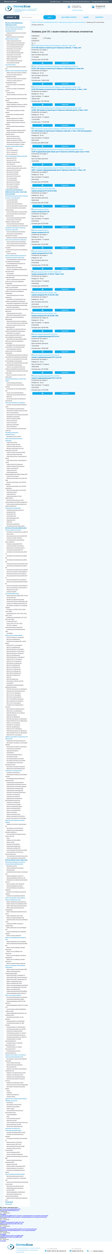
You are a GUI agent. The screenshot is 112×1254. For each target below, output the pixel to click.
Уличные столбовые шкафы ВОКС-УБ (17, 603)
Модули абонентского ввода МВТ (16, 1146)
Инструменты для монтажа (14, 1104)
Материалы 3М (11, 870)
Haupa (8, 1090)
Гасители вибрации (12, 1114)
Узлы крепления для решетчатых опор (17, 856)
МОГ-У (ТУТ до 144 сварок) (14, 693)
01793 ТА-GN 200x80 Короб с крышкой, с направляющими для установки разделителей (23, 1217)
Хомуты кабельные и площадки (15, 868)
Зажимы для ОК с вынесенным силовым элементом (14, 831)
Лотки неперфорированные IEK (15, 52)
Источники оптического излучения (16, 760)
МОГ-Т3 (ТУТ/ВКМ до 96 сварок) (15, 699)
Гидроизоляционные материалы (15, 223)
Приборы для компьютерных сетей (16, 1072)
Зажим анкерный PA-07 (40, 232)
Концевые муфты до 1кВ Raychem (16, 1021)
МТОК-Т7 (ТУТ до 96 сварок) (14, 661)
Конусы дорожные (12, 422)
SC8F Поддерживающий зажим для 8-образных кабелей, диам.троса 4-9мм (60, 152)
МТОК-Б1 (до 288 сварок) (13, 726)
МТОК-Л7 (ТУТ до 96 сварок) (14, 728)
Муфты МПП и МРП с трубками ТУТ (16, 975)
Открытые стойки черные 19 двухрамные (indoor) (13, 75)
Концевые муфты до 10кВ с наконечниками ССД (13, 1040)
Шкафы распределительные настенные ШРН (16, 1157)
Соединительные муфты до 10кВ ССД (17, 1037)
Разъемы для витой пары (13, 162)
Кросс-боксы (10, 534)
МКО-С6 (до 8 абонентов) (13, 639)
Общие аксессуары (12, 714)
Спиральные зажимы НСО (13, 846)
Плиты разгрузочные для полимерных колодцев (16, 250)
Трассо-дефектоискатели (13, 1062)
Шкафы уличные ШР (12, 1164)
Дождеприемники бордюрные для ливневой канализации (15, 264)
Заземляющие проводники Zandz (16, 526)
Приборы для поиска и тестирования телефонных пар (16, 1069)
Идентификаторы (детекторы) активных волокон (14, 763)
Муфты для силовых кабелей (13, 995)
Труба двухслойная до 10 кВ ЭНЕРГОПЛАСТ (13, 497)
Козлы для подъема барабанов (15, 392)
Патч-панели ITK (11, 164)
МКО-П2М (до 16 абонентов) (14, 663)
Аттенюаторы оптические (14, 748)
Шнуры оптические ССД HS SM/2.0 (16, 816)
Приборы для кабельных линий (15, 1082)
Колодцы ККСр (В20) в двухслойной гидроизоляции (15, 208)
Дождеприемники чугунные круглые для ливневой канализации (15, 260)
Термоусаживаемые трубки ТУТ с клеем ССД (16, 1006)
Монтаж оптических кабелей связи (16, 528)
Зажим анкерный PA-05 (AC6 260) (44, 191)
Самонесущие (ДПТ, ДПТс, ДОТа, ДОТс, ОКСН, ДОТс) (16, 614)
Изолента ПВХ (10, 1190)
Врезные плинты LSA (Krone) (14, 1142)
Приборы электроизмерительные (16, 1076)
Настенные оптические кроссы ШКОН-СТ (16, 552)
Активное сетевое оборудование (14, 146)
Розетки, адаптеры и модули (14, 166)
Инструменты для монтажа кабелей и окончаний (16, 1059)
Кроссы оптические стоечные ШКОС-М (17, 585)
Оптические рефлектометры (14, 754)
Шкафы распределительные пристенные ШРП (13, 1161)
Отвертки (9, 1092)
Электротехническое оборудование (15, 1174)
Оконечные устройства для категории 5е (16, 1139)
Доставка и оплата (69, 17)
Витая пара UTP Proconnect (14, 170)
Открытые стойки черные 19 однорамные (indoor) (13, 81)
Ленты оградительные (13, 412)
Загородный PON (11, 597)
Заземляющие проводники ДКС (15, 510)
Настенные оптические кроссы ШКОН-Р (17, 569)
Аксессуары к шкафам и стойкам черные (14, 111)
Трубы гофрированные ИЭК (14, 56)
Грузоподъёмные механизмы (14, 382)
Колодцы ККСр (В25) (12, 202)
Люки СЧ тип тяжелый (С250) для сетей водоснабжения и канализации (16, 364)
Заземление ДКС (11, 512)
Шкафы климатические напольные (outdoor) (15, 123)
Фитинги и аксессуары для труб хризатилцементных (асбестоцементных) (16, 501)
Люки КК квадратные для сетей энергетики (14, 296)
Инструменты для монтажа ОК (15, 828)
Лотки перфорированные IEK (14, 60)
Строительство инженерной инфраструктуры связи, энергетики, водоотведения (16, 192)
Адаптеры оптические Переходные (16, 792)
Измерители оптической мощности (16, 740)
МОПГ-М (9, 677)
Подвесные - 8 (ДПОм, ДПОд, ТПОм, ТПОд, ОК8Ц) (15, 610)
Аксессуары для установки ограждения (17, 414)
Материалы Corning (12, 866)
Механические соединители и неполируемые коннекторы (13, 799)
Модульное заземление (13, 524)
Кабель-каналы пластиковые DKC (16, 42)
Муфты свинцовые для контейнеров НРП (15, 928)
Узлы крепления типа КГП (13, 1118)
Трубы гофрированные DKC (14, 40)
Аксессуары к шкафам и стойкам (15, 144)
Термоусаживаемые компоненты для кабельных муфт (16, 1014)
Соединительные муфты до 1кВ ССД (16, 1029)
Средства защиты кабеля (13, 418)
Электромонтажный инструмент (15, 999)
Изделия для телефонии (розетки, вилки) (15, 1171)
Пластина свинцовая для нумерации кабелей (15, 932)
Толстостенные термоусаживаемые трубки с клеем (15, 1010)
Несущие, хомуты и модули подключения (13, 1149)
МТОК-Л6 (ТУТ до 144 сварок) (14, 645)
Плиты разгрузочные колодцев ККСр (17, 243)
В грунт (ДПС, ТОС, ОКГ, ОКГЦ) (14, 623)
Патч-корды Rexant (12, 178)
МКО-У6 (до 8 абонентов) (13, 665)
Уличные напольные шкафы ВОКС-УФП (17, 563)
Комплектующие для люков (14, 313)
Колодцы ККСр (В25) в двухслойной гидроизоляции (15, 214)
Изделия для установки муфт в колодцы (14, 705)
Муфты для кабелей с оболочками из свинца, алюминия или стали (15, 898)
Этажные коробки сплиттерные (15, 545)
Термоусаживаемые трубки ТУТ (15, 876)
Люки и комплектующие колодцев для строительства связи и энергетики (15, 256)
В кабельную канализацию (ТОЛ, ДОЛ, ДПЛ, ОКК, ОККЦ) (16, 618)
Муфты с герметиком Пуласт (14, 981)
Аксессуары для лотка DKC (14, 48)
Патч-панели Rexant (12, 180)
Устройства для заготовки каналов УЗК (15, 389)
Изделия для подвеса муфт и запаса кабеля (15, 642)
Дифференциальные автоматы (15, 1188)
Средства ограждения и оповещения (15, 402)
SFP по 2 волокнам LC (12, 150)
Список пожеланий (11, 1)
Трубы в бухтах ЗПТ (12, 470)
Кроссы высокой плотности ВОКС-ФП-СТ (16, 576)
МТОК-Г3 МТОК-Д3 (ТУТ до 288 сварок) (17, 720)
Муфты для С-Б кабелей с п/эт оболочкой (14, 952)
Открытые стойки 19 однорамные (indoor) (15, 85)
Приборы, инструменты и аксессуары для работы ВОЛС (16, 737)
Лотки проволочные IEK (13, 62)
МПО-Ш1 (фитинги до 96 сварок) (15, 649)
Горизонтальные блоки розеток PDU (16, 168)
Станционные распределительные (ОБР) (15, 630)
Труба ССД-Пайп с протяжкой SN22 (16, 452)
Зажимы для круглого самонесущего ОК (15, 825)
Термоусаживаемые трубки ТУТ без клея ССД (15, 1002)
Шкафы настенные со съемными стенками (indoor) (14, 133)
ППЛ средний (10, 273)
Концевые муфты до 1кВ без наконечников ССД (13, 1047)
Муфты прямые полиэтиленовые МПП (17, 969)
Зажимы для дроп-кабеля (13, 840)
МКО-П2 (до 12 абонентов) (14, 669)
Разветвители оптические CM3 (15, 790)
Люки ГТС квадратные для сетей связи (17, 323)
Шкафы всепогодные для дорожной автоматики (15, 33)
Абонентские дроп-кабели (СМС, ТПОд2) (17, 595)
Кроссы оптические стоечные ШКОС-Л (17, 571)
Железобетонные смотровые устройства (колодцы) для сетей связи (16, 196)
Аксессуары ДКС (11, 514)
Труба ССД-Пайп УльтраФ (13, 444)
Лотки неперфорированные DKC (15, 44)
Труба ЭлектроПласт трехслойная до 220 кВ (16, 457)
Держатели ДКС (11, 520)
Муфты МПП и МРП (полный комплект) (17, 977)
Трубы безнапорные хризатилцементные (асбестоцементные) (16, 473)
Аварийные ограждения (13, 416)
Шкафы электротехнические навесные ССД (16, 1199)
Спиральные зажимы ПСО (13, 848)
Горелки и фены (11, 1096)
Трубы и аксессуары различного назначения (14, 439)
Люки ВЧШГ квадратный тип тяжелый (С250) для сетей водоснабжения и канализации (16, 291)
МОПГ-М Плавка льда (12, 679)
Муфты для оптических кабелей (13, 635)
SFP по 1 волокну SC (12, 152)
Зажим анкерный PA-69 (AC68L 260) (44, 316)
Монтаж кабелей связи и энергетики (16, 860)
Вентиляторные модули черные (15, 120)
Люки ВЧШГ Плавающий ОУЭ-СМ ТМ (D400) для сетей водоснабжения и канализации (15, 317)
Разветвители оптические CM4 (15, 788)
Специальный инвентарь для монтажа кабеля (15, 379)
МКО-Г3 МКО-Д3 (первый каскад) (15, 709)
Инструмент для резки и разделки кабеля (15, 1087)
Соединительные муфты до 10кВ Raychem (14, 1024)
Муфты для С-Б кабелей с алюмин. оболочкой (15, 960)
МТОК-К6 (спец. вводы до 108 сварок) (17, 689)
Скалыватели (10, 752)
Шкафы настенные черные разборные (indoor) (16, 99)
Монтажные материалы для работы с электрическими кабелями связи (15, 863)
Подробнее (65, 63)
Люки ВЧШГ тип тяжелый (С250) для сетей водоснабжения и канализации (15, 330)
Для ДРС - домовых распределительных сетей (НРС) (14, 626)
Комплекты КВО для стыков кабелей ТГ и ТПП (16, 920)
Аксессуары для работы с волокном (16, 746)
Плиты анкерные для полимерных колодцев (15, 246)
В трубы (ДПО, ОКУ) (12, 621)
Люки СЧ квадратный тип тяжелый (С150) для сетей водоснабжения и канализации (15, 281)
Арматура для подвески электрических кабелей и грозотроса (16, 1099)
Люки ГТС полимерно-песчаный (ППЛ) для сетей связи (16, 270)
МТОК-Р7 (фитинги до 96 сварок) (15, 637)
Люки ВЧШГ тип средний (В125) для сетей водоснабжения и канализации (15, 300)
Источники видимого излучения (15, 758)
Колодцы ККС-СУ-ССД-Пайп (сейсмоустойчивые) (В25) (13, 220)
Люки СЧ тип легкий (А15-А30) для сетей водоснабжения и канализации (15, 368)
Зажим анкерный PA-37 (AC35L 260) (44, 295)
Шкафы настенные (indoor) (14, 138)
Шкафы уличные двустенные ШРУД (16, 1166)
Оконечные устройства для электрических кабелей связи (13, 1129)
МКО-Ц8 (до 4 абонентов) (13, 675)
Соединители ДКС (11, 516)
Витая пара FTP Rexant (12, 174)
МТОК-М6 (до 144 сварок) (13, 724)
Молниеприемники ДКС (13, 518)
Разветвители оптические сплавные (16, 786)
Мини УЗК (9, 396)
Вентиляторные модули (13, 136)
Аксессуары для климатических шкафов (14, 115)
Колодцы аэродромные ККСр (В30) (16, 217)
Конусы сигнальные (12, 420)
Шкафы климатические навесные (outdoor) (14, 127)
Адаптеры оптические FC (13, 796)
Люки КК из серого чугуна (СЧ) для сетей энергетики (15, 326)
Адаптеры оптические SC (13, 802)
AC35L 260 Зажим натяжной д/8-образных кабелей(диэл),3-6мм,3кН (57, 68)
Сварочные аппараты (12, 750)
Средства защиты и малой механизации (17, 1084)
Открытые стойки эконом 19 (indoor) (16, 78)
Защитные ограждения (13, 424)
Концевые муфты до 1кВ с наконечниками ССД (13, 1052)
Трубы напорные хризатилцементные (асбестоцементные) (16, 505)
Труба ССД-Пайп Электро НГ (14, 446)
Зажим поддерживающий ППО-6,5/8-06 (46, 378)
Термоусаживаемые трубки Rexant (16, 1192)
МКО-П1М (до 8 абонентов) (14, 673)
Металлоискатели (11, 1066)
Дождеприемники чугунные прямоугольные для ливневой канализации (13, 351)
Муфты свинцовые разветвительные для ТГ (16, 912)
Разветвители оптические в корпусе (16, 784)
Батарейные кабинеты (13, 102)
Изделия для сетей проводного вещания (14, 1135)
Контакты (99, 17)
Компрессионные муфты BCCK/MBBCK (17, 991)
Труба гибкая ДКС (11, 494)
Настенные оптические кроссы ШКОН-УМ (16, 556)
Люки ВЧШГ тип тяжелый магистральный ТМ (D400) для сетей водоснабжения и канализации (15, 335)
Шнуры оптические (12, 812)
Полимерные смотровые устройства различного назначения (15, 228)
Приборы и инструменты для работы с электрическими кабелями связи (15, 1055)
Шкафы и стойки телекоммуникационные (16, 70)
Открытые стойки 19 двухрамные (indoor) (15, 89)
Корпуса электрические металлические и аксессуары (16, 1183)
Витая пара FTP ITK (11, 160)
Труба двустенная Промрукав (14, 454)
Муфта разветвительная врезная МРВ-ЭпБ (16, 944)
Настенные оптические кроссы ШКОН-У (17, 532)
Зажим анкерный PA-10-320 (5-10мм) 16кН (47, 274)
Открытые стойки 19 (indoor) (14, 537)
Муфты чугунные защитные (14, 935)
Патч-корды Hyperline (12, 186)
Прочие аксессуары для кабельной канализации (15, 399)
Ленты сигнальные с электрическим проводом (15, 429)
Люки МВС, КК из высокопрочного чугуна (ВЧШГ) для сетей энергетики (15, 346)
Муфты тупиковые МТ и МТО (14, 983)
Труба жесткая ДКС (12, 492)
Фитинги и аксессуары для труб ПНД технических (15, 487)
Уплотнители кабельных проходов (16, 1035)
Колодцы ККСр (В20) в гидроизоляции (17, 205)
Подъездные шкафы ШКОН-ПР (15, 549)
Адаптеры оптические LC (13, 772)
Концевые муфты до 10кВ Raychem (16, 1027)
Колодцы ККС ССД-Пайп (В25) (14, 203)
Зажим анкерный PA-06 (40, 212)
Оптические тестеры (12, 756)
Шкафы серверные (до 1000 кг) (15, 118)
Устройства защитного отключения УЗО (15, 1179)
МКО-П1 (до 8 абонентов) (13, 667)
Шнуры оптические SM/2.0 (14, 810)
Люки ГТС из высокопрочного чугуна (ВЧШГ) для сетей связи (15, 286)
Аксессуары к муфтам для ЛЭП (15, 681)
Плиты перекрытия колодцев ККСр (16, 241)
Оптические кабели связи (12, 593)
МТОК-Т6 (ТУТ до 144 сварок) (14, 659)
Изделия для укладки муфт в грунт (16, 691)
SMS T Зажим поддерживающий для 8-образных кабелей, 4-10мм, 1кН (58, 170)
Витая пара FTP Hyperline (13, 184)
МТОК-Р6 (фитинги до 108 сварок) (16, 657)
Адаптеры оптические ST (13, 794)
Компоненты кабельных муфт (14, 1031)
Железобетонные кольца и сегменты (17, 321)
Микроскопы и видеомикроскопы (16, 768)
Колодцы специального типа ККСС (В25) (17, 225)
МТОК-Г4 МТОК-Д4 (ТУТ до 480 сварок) (17, 732)
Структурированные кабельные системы (16, 156)
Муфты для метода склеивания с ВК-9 (17, 903)
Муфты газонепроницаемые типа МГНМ (17, 985)
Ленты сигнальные (12, 426)
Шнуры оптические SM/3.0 (14, 808)
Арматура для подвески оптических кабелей (15, 821)
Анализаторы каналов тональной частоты (15, 1079)
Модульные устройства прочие (15, 1186)
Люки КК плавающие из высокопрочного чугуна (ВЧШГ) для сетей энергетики (16, 309)
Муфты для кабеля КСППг (13, 989)
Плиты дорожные (11, 253)
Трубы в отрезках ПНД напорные (15, 466)
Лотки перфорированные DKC (15, 46)
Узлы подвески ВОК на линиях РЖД (16, 858)
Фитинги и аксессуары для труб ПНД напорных (15, 483)
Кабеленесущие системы (11, 38)
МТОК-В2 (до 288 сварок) (13, 716)
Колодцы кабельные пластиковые (16, 231)
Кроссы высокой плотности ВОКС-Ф (16, 579)
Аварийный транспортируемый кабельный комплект (14, 686)
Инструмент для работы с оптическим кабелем (16, 606)
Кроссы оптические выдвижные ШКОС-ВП (16, 582)
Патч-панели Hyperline (12, 188)
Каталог (10, 17)
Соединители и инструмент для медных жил (16, 873)
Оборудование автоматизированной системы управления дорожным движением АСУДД (15, 29)
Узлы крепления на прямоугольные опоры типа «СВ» (15, 835)
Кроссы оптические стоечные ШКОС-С (17, 587)
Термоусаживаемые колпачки (15, 885)
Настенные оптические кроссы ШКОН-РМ (16, 566)
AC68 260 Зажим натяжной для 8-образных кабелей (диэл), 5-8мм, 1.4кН (59, 89)
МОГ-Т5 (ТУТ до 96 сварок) (14, 703)
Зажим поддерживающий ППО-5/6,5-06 (46, 357)
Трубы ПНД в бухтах (12, 442)
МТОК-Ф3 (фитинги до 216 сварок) (16, 712)
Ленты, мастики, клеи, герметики (15, 883)
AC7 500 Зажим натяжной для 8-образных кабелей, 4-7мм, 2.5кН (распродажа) (61, 131)
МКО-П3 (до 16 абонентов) (14, 671)
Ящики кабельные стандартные (15, 1168)
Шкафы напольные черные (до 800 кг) (17, 72)
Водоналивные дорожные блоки (15, 408)
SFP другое (9, 148)
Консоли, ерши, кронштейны (14, 267)
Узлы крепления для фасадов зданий (17, 850)
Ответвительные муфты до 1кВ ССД (16, 1033)
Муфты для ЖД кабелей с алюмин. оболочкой (15, 948)
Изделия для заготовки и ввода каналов (14, 385)
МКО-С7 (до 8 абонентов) (13, 647)
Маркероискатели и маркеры (14, 1064)
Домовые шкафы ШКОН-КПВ (14, 543)
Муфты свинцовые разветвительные (17, 905)
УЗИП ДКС (9, 522)
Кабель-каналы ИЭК (12, 58)
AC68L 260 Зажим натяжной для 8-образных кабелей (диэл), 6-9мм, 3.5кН (59, 110)
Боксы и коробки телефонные (15, 1154)
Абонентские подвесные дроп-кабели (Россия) (16, 775)
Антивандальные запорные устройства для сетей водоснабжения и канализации (16, 356)
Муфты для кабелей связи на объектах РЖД (15, 938)
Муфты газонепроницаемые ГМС (15, 917)
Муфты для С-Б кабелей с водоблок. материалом (15, 956)
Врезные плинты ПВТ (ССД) (14, 1144)
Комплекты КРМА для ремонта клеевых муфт (14, 924)
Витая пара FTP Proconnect (14, 176)
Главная (33, 22)
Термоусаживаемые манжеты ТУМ (16, 878)
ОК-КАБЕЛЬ (10, 633)
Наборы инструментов (13, 1094)
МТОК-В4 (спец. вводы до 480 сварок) (17, 730)
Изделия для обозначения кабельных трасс (16, 405)
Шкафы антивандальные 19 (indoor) (16, 142)
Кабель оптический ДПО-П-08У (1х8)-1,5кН (11, 1223)
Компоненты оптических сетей (13, 770)
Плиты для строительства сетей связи (15, 239)
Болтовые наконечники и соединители (17, 997)
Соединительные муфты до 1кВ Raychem (14, 1018)
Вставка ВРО (10, 683)
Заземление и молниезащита (13, 508)
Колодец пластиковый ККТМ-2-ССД (9, 1210)
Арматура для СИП (12, 1120)
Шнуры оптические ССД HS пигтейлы (16, 818)
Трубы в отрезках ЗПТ (12, 468)
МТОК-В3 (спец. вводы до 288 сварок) (17, 718)
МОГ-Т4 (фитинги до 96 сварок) (15, 701)
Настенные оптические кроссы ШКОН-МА (16, 560)
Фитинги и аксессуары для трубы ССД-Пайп (16, 479)
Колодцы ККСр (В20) (12, 199)
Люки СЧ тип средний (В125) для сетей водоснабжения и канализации (16, 360)
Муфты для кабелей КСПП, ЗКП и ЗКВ (16, 987)
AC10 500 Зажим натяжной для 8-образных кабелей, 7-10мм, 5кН (56, 48)
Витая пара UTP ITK (12, 158)
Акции (86, 17)
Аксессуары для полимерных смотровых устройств (13, 234)
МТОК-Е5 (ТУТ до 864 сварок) (14, 711)
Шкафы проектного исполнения (15, 36)
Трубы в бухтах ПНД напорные (15, 464)
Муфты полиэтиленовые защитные (16, 963)
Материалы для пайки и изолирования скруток (16, 880)
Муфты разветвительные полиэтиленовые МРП (12, 972)
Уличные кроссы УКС (12, 589)
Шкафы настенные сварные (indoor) (16, 130)
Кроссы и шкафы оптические (13, 530)
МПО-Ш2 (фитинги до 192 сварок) (15, 651)
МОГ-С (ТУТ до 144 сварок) (14, 695)
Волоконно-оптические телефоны (16, 766)
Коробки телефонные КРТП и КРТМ (16, 1132)
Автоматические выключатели (15, 1176)
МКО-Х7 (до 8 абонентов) (13, 655)
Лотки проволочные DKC (13, 50)
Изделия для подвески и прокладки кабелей (15, 892)
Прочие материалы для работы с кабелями (14, 888)
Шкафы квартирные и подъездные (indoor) (15, 107)
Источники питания (10, 64)
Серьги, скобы (10, 842)
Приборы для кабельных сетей (15, 1074)
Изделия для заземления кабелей (16, 895)
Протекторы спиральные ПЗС (15, 1126)
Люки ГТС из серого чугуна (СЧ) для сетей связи (15, 375)
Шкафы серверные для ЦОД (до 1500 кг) (16, 95)
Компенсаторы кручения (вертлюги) (16, 394)
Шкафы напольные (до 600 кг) (15, 140)
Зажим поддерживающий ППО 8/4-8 (45, 336)
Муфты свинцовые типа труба (15, 915)
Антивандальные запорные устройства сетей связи (16, 371)
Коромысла (10, 1102)
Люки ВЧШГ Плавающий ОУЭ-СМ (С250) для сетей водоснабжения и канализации (16, 304)
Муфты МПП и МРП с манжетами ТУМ (16, 979)
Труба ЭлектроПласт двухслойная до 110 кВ (16, 461)
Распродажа (9, 1202)
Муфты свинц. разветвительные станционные (14, 908)
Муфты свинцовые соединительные (16, 901)
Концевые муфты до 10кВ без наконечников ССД (13, 1044)
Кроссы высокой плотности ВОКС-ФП (17, 536)
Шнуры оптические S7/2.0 (13, 814)
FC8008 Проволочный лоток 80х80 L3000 (11, 1237)
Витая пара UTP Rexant (12, 172)
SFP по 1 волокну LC (12, 154)
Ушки (8, 838)
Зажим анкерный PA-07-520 (41, 253)
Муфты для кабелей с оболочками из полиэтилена (15, 966)
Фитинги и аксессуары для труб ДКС (16, 490)
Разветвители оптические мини (15, 782)
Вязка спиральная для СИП (14, 1124)
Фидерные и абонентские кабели (15, 599)
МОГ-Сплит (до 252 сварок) (14, 697)
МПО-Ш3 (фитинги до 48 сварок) (15, 653)
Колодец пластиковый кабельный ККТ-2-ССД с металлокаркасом (17, 1230)
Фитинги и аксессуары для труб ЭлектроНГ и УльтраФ (14, 449)
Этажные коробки (11, 591)
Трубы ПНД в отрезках (13, 476)
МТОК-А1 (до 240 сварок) (13, 722)
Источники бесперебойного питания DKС (15, 67)
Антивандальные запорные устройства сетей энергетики (16, 276)
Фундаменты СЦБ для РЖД (14, 436)
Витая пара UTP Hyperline (13, 182)
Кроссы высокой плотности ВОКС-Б (16, 573)
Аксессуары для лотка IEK (14, 54)
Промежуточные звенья (13, 844)
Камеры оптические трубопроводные (17, 237)
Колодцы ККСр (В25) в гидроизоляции (17, 211)
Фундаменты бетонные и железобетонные (11, 433)
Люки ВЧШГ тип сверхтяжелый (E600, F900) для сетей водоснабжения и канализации (16, 341)
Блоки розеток (11, 92)
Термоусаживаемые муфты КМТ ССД (16, 993)
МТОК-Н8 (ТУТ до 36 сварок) (14, 734)
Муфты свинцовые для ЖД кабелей (16, 941)
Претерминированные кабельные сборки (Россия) (15, 779)
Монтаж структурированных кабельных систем (14, 24)
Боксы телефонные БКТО (13, 1152)
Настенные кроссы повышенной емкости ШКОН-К (14, 540)
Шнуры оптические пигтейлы (14, 806)
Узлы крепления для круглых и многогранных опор (14, 853)
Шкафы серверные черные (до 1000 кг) (17, 104)
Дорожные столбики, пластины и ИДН (17, 410)
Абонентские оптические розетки (16, 547)
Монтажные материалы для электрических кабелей (13, 1195)
